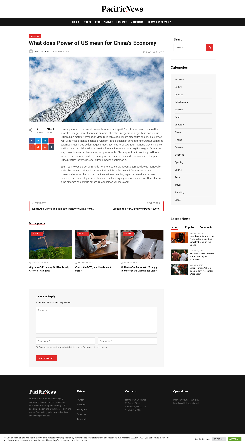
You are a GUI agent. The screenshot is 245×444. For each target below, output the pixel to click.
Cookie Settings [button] (202, 439)
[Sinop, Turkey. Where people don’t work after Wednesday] (179, 269)
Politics (178, 140)
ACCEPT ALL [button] (234, 439)
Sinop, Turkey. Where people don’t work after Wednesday (201, 271)
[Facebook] (32, 141)
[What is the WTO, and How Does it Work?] (96, 244)
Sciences (179, 155)
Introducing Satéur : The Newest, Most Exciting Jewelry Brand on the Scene (202, 241)
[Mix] (45, 147)
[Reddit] (38, 147)
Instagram (82, 409)
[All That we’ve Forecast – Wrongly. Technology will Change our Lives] (142, 244)
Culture (178, 87)
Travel (178, 185)
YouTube (81, 404)
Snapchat (81, 414)
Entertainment (181, 102)
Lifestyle (179, 124)
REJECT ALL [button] (219, 439)
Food (177, 117)
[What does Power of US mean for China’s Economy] (96, 89)
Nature (178, 132)
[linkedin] (45, 141)
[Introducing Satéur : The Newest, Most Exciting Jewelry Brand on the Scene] (179, 237)
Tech (177, 177)
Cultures (179, 94)
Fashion (179, 109)
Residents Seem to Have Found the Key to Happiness (202, 256)
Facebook (81, 419)
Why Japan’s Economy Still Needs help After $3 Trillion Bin (49, 269)
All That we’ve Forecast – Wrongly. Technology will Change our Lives (139, 269)
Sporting (179, 162)
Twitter (80, 399)
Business (35, 36)
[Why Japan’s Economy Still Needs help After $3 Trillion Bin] (50, 244)
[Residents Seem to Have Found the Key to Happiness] (179, 255)
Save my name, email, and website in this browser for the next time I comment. (73, 347)
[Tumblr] (51, 147)
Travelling (179, 192)
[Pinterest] (51, 141)
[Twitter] (38, 141)
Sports (178, 170)
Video (178, 200)
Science (179, 147)
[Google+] (32, 147)
